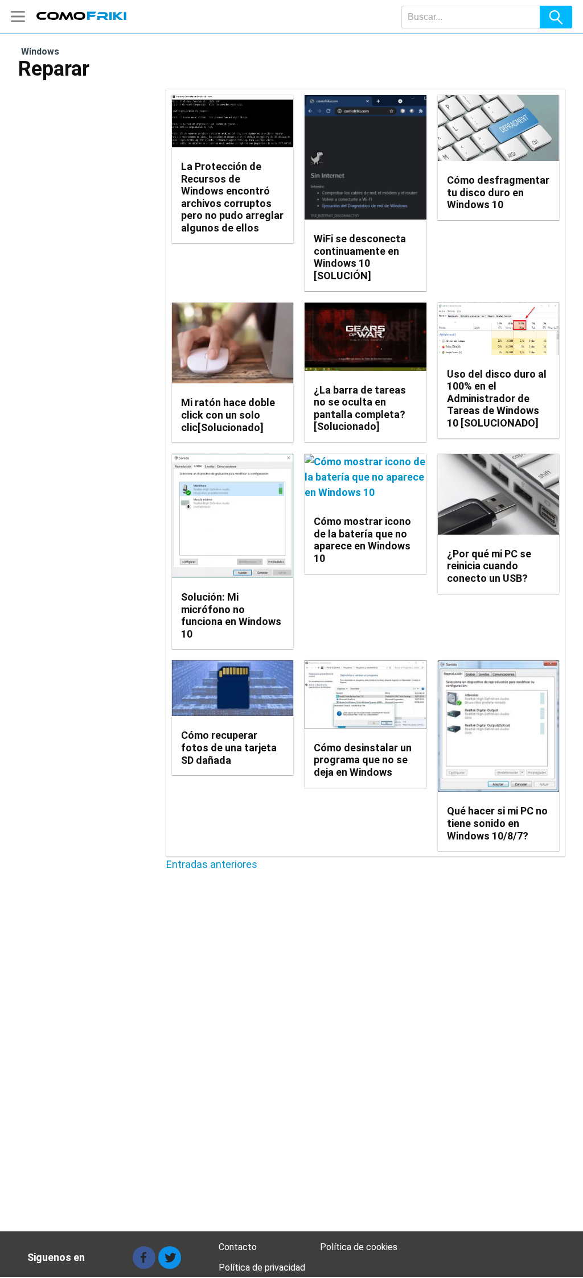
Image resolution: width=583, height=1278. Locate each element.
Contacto (238, 1247)
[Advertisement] (291, 1085)
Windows (40, 51)
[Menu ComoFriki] (21, 16)
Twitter (169, 1257)
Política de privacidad (262, 1267)
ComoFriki (82, 14)
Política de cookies (358, 1247)
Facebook (144, 1257)
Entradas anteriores (211, 864)
